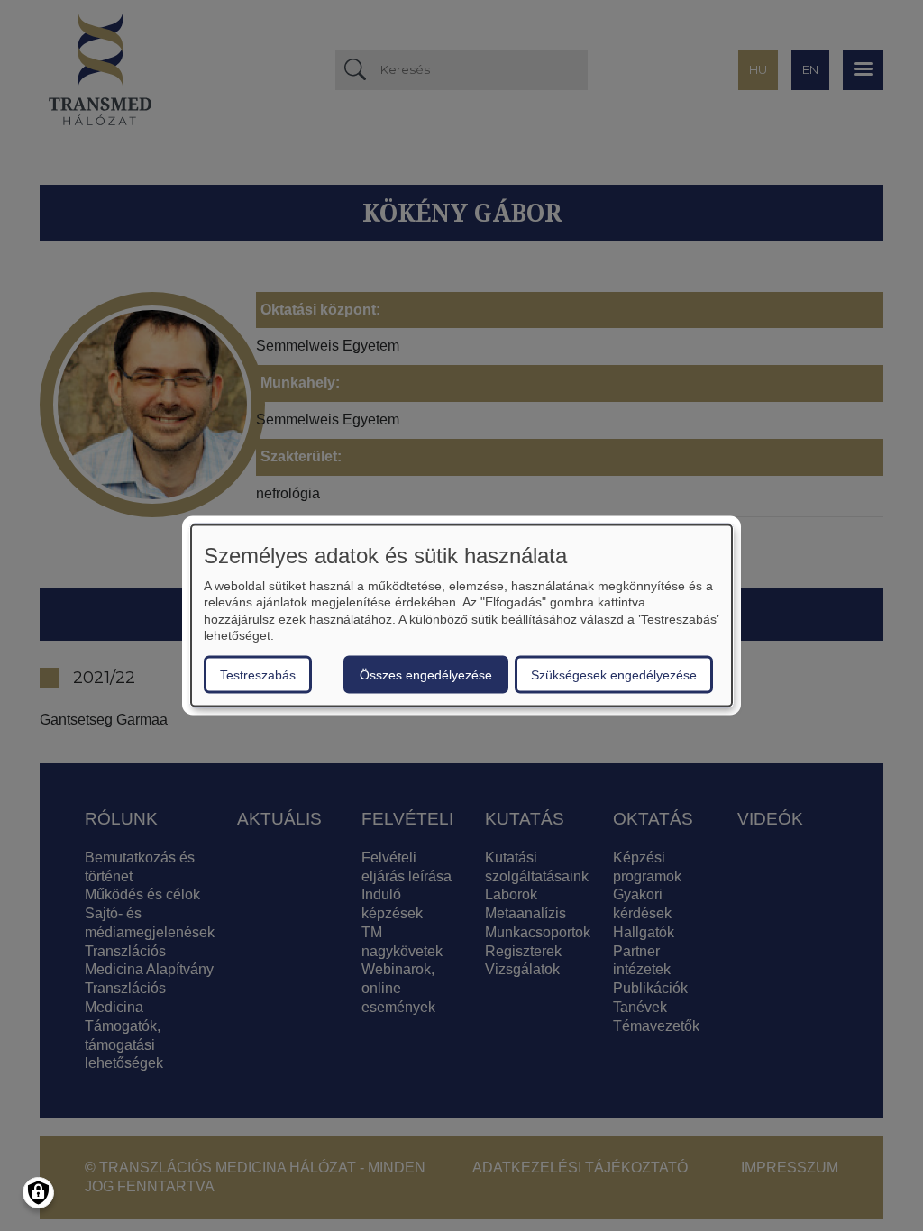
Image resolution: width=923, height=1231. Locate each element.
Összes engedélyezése (426, 674)
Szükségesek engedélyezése (614, 674)
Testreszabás (258, 674)
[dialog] (461, 616)
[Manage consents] (38, 1192)
